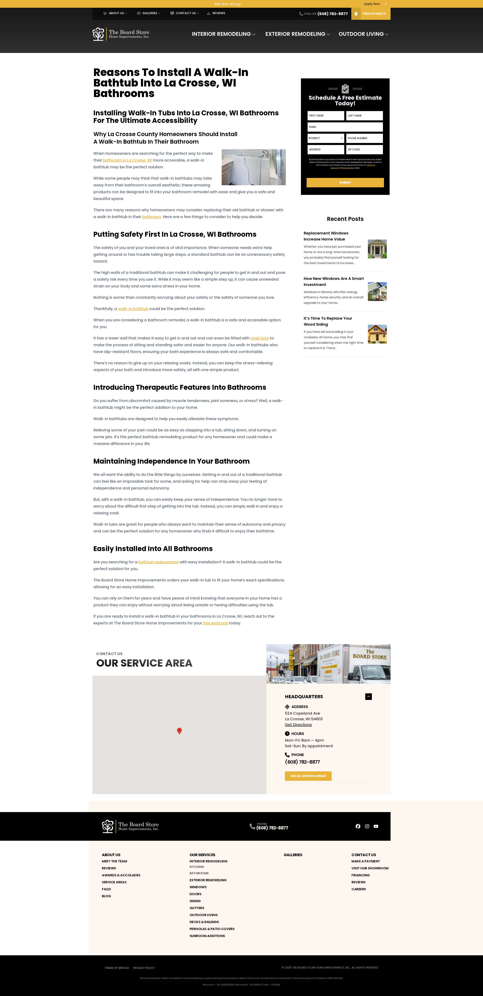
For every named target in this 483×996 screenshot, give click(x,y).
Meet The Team (114, 861)
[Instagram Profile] (367, 826)
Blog (106, 896)
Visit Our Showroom (370, 868)
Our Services (202, 854)
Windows (198, 887)
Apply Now (372, 4)
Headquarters (304, 696)
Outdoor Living (361, 34)
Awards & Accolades (121, 875)
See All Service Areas (308, 776)
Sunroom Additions (207, 935)
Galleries (149, 13)
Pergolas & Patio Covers (212, 928)
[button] (179, 731)
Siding (195, 901)
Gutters (197, 908)
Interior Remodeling (221, 34)
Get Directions (298, 724)
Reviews (219, 13)
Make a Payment (365, 861)
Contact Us (186, 13)
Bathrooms (199, 873)
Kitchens (197, 867)
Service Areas (114, 882)
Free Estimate (374, 13)
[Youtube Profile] (376, 826)
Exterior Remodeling (295, 34)
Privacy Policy (144, 968)
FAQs (106, 889)
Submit (345, 182)
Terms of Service (117, 968)
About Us (116, 13)
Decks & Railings (204, 921)
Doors (196, 894)
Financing (360, 875)
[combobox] (326, 138)
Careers (358, 889)
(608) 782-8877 (302, 762)
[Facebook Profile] (358, 826)
